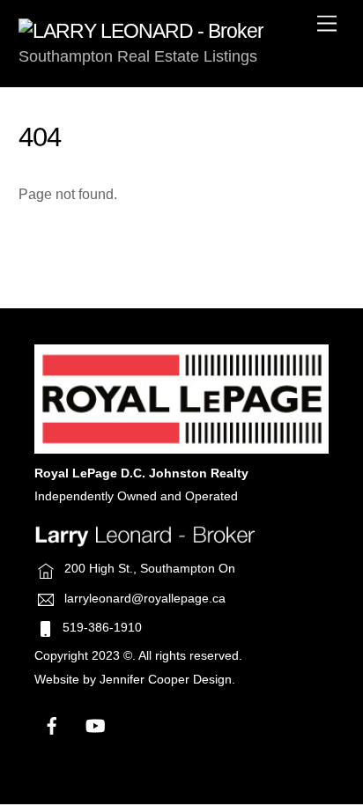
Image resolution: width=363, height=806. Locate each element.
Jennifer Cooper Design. (167, 679)
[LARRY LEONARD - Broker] (141, 30)
